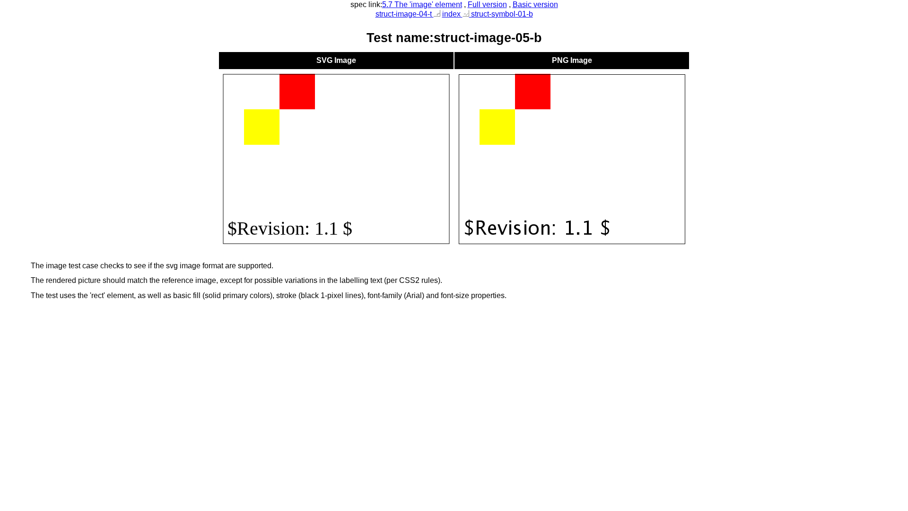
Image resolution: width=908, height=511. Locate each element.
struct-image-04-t (404, 14)
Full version (487, 4)
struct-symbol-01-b (501, 14)
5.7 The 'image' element (422, 4)
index (452, 14)
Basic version (535, 4)
